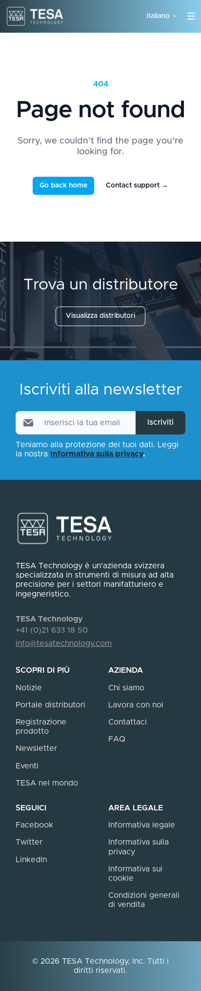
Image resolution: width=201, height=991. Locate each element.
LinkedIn (31, 860)
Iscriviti (160, 422)
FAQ (116, 739)
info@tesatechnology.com (64, 643)
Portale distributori (50, 705)
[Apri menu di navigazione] (191, 16)
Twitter (29, 842)
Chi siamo (126, 688)
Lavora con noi (135, 705)
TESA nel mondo (47, 783)
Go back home (63, 185)
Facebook (34, 825)
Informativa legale (141, 825)
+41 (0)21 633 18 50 (52, 630)
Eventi (27, 766)
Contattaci (127, 722)
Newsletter (36, 748)
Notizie (29, 688)
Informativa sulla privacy (96, 454)
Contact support (137, 185)
